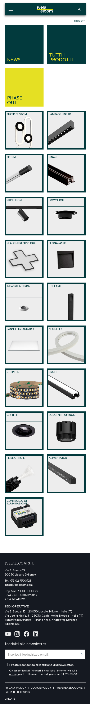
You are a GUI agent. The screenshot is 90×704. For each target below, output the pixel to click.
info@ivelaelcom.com (19, 585)
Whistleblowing (18, 692)
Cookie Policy (41, 687)
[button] (11, 9)
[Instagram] (17, 635)
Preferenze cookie (69, 687)
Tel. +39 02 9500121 (18, 580)
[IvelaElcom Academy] (8, 635)
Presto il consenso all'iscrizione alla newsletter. (41, 665)
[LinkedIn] (35, 635)
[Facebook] (26, 635)
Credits (10, 698)
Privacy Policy (16, 687)
